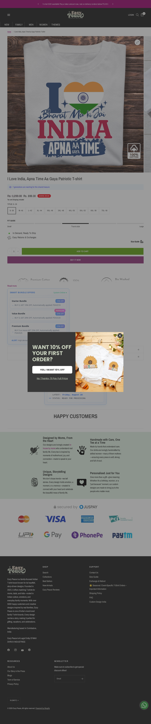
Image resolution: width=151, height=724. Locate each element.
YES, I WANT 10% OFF (52, 369)
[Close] (119, 335)
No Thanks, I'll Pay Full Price (52, 378)
